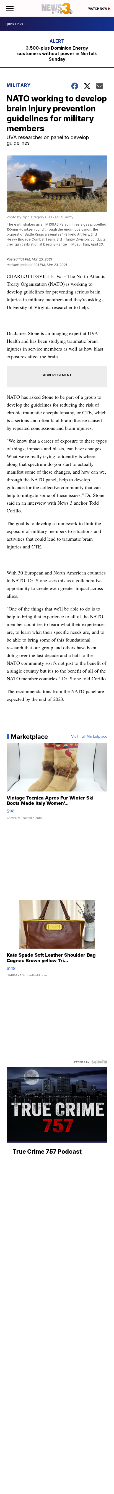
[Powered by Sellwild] (99, 1062)
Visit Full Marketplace (89, 737)
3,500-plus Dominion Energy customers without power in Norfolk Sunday (57, 53)
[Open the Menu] (9, 8)
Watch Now (98, 8)
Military (19, 85)
